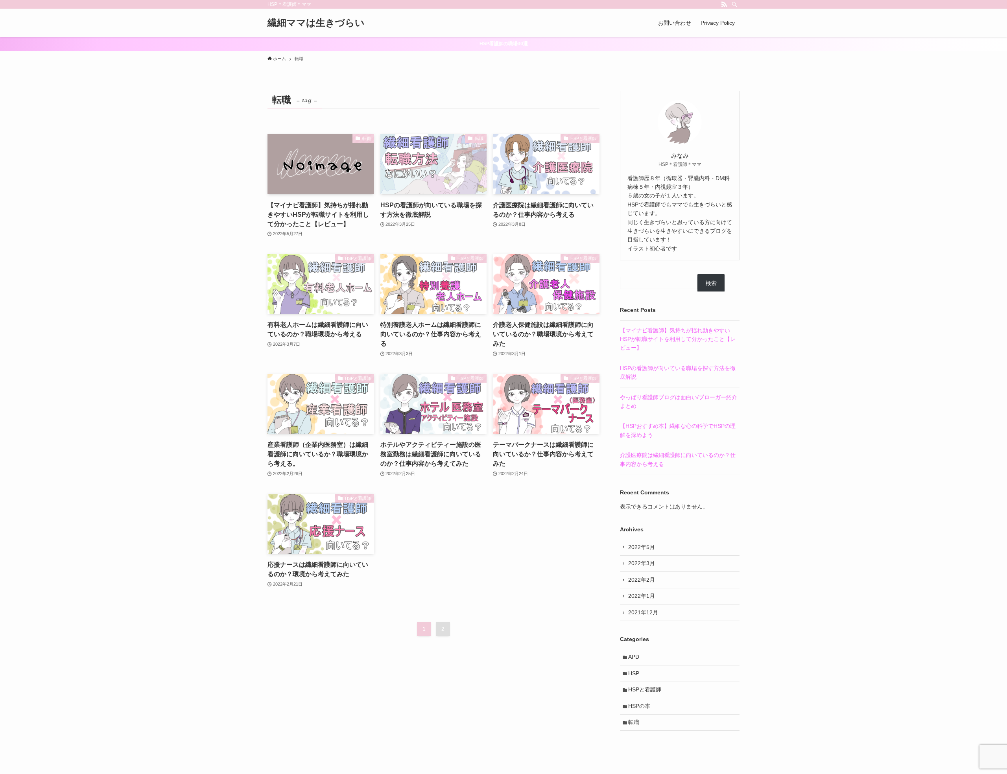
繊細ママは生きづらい (316, 23)
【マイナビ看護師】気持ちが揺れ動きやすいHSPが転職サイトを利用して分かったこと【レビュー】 (678, 339)
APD (633, 657)
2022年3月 (641, 563)
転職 (633, 722)
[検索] (734, 4)
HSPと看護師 (644, 689)
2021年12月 (643, 612)
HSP (633, 673)
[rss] (724, 4)
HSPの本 (639, 706)
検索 (711, 283)
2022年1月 (641, 596)
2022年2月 (641, 580)
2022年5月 (641, 547)
